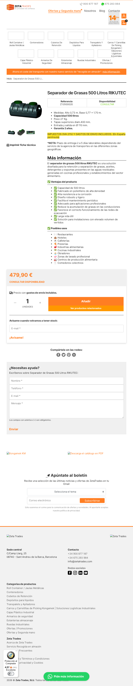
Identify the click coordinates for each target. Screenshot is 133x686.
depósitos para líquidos (76, 44)
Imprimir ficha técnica (22, 145)
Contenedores (15, 592)
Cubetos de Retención (19, 596)
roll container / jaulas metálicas (16, 44)
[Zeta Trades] (21, 7)
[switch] (11, 674)
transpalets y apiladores (96, 44)
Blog (102, 10)
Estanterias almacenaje (20, 620)
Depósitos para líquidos (20, 600)
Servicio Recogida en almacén (24, 646)
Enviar (13, 429)
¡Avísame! (16, 337)
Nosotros (90, 10)
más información (111, 71)
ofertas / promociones (106, 61)
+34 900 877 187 (77, 553)
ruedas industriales (86, 60)
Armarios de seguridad (20, 616)
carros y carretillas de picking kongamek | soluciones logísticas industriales (116, 44)
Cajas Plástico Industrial (20, 612)
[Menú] (16, 652)
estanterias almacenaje (66, 61)
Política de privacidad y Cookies (25, 662)
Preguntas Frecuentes (19, 650)
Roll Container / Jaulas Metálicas (25, 588)
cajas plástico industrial (26, 61)
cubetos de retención (56, 44)
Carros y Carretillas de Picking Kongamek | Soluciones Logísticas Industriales (51, 608)
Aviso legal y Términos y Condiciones (28, 658)
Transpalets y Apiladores (21, 604)
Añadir (86, 301)
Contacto (114, 10)
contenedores (36, 42)
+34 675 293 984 (78, 557)
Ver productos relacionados (85, 308)
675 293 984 (112, 3)
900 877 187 (91, 3)
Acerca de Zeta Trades (19, 642)
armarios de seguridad (46, 61)
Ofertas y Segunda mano (64, 10)
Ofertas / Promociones (20, 628)
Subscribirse (92, 500)
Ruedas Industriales (18, 624)
